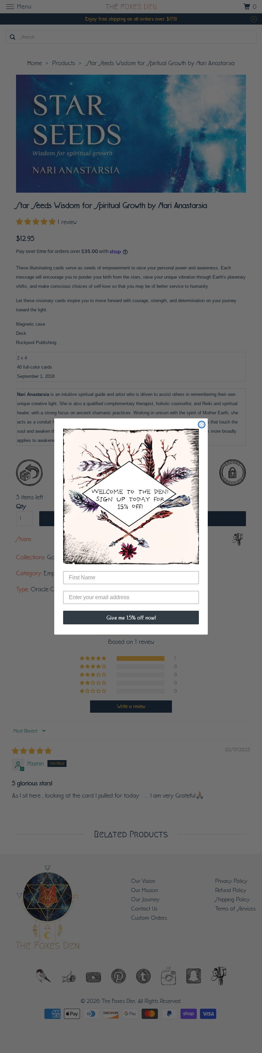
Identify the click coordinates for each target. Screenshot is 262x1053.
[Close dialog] (201, 424)
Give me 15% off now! (131, 617)
